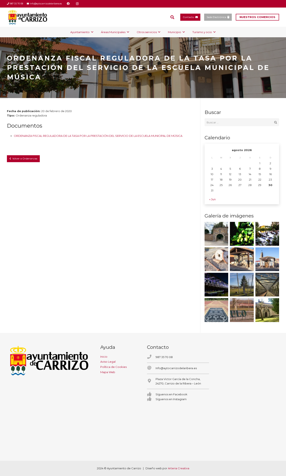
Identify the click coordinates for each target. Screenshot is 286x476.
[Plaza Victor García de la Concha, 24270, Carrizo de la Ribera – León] (151, 381)
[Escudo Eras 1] (216, 310)
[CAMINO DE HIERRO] (267, 284)
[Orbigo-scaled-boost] (267, 234)
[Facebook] (68, 3)
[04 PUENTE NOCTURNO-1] (216, 284)
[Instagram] (77, 3)
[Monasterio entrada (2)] (267, 310)
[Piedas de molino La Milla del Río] (216, 259)
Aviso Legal (108, 361)
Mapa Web (107, 372)
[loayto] (28, 17)
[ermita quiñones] (267, 259)
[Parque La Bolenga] (242, 284)
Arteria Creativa (178, 468)
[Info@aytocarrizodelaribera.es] (151, 368)
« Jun (212, 199)
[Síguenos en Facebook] (151, 394)
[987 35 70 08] (151, 357)
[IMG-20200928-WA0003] (216, 234)
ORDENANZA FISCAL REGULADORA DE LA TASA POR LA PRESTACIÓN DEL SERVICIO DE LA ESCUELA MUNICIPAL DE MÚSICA (98, 135)
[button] (172, 17)
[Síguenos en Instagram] (151, 399)
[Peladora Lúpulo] (242, 310)
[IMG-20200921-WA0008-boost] (242, 234)
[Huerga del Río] (242, 259)
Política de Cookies (113, 367)
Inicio (103, 356)
